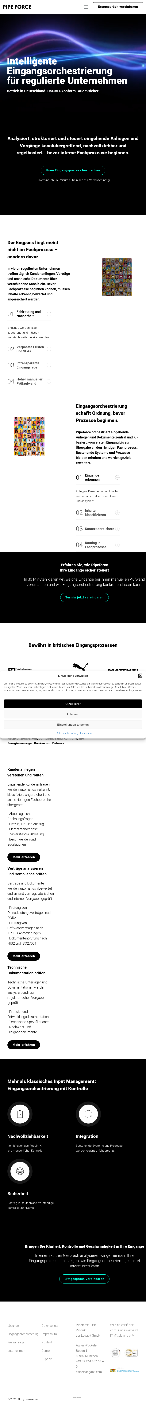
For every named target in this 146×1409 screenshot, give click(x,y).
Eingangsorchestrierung (21, 1334)
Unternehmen (16, 1351)
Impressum (86, 733)
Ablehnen (73, 714)
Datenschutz (50, 1325)
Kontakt (47, 1342)
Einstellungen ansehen (73, 724)
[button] (140, 676)
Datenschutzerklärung (67, 733)
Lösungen (13, 1325)
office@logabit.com (89, 1372)
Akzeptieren (73, 703)
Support (47, 1359)
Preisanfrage (15, 1342)
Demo (46, 1351)
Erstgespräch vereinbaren (118, 7)
